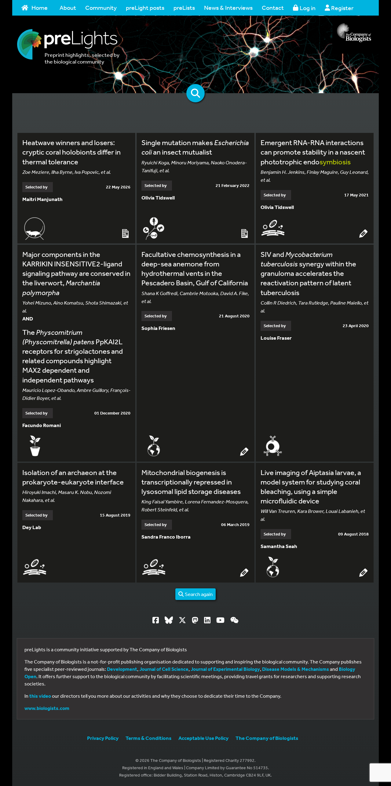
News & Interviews (228, 7)
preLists (184, 7)
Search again (198, 594)
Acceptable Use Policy (203, 738)
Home (39, 7)
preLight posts (145, 7)
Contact (273, 7)
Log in (307, 7)
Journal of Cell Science (163, 669)
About (68, 7)
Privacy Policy (103, 738)
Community (101, 7)
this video (40, 696)
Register (341, 7)
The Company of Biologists (267, 738)
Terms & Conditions (148, 738)
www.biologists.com (46, 708)
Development (122, 669)
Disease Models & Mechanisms (295, 669)
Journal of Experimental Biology (225, 669)
